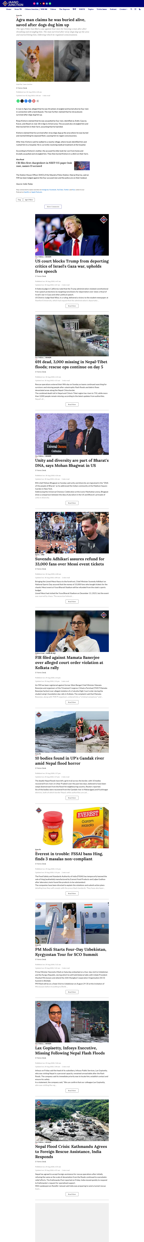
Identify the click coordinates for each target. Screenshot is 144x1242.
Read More (72, 306)
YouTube (60, 190)
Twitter (66, 190)
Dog (19, 200)
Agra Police (29, 200)
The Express (64, 9)
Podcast (113, 9)
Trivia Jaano (102, 9)
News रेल (18, 9)
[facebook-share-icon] (26, 102)
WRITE (82, 9)
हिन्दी (74, 9)
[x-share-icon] (22, 102)
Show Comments (53, 207)
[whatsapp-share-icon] (18, 102)
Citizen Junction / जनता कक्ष (36, 9)
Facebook (52, 190)
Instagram (45, 190)
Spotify (26, 192)
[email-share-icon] (33, 102)
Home (8, 9)
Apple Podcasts (36, 192)
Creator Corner (126, 9)
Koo (73, 190)
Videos (53, 9)
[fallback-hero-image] (72, 235)
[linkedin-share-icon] (29, 102)
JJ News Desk (21, 88)
